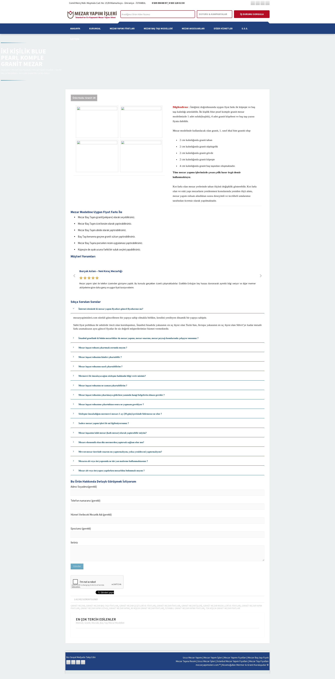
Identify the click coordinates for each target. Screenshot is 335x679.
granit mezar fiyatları (168, 605)
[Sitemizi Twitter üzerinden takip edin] (258, 3)
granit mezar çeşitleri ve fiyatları (137, 605)
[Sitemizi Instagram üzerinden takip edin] (262, 3)
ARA (189, 14)
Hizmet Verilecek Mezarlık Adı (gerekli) (91, 514)
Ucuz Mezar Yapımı (192, 657)
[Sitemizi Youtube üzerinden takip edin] (267, 3)
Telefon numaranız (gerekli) (85, 500)
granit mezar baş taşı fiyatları (102, 605)
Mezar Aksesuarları (193, 28)
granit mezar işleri (191, 605)
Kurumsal (95, 28)
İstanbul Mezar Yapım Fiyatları (232, 661)
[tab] (167, 309)
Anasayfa (75, 28)
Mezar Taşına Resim (186, 661)
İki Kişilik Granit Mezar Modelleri (34, 73)
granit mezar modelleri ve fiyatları (222, 605)
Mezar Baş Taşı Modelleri (158, 28)
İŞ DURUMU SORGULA (252, 14)
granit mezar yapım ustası (94, 608)
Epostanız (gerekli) (81, 528)
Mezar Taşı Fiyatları (21, 69)
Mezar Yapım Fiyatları (43, 69)
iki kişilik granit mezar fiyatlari (147, 608)
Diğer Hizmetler (223, 28)
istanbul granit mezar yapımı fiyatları (184, 608)
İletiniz (74, 542)
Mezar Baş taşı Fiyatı (258, 657)
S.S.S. (245, 28)
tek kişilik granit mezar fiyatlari (223, 608)
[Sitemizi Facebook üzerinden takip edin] (253, 3)
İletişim (74, 39)
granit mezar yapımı (119, 608)
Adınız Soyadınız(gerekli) (84, 486)
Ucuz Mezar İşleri (206, 661)
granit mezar (78, 605)
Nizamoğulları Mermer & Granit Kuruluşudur (244, 664)
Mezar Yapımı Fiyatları (122, 28)
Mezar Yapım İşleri (213, 657)
